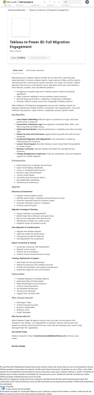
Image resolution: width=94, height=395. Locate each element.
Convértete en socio (69, 369)
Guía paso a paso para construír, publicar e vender (61, 371)
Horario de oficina (54, 367)
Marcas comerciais (7, 394)
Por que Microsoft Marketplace (12, 367)
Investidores (88, 381)
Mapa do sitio (36, 391)
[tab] (18, 70)
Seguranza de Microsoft (20, 379)
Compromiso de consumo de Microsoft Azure (32, 369)
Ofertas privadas (6, 369)
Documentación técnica (83, 367)
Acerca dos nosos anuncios (26, 394)
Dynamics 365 (41, 379)
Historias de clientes (38, 367)
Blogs (27, 367)
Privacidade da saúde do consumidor (15, 391)
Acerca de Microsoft (37, 381)
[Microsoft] (10, 2)
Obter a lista (82, 369)
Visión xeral (18, 70)
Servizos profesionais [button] (16, 10)
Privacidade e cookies (67, 391)
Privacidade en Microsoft (73, 381)
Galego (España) (6, 386)
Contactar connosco (50, 391)
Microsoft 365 (52, 379)
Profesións (24, 381)
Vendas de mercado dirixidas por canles (73, 374)
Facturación (55, 369)
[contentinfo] (27, 10)
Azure (32, 379)
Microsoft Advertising (67, 379)
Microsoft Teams (13, 381)
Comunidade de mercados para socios (40, 374)
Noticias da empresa (54, 381)
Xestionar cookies (45, 394)
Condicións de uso (84, 391)
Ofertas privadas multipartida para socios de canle (20, 376)
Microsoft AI (5, 379)
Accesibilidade (6, 384)
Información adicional (35, 70)
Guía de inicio (68, 367)
